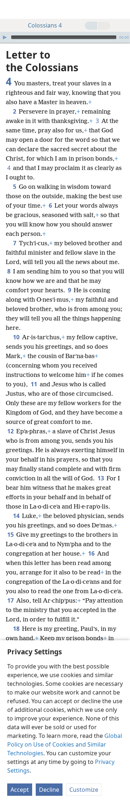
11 (34, 384)
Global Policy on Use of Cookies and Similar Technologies (64, 744)
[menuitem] (10, 9)
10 (17, 337)
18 (17, 629)
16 (92, 553)
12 (11, 431)
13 (101, 478)
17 (11, 600)
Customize (83, 790)
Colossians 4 (45, 25)
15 (11, 535)
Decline (49, 790)
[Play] (5, 37)
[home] (10, 9)
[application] (65, 37)
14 (17, 516)
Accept (19, 790)
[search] (121, 9)
